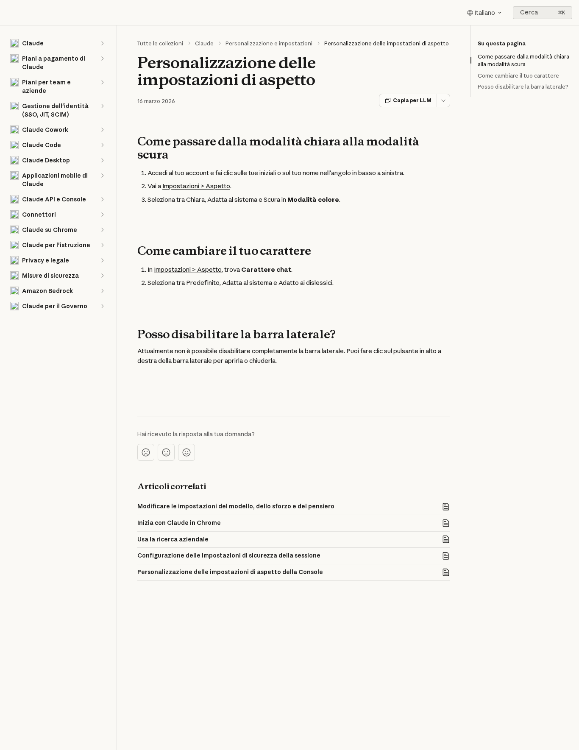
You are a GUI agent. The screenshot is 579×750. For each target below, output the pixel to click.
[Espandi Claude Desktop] (102, 160)
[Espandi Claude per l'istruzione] (102, 245)
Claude (204, 43)
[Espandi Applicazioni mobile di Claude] (102, 175)
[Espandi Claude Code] (102, 145)
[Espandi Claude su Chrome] (102, 230)
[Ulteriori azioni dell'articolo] (443, 100)
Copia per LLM (412, 100)
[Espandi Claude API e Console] (102, 199)
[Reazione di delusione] (145, 452)
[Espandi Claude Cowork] (102, 130)
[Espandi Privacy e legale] (102, 260)
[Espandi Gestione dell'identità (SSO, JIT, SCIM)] (102, 106)
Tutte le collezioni (160, 43)
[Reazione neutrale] (166, 452)
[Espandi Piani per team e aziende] (102, 82)
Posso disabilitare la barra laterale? (523, 86)
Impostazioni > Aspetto (196, 186)
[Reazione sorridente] (186, 452)
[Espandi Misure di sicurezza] (102, 276)
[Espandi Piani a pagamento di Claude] (102, 58)
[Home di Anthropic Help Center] (8, 13)
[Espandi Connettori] (102, 214)
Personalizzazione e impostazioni (268, 43)
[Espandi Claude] (102, 43)
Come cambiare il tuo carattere (518, 75)
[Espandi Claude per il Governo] (102, 306)
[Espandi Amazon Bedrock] (102, 291)
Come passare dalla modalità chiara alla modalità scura (523, 60)
